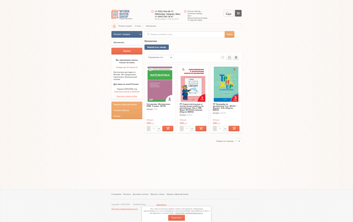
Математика (119, 42)
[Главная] (114, 26)
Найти (230, 34)
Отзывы (116, 116)
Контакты (127, 194)
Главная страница (121, 110)
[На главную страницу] (121, 15)
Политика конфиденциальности (124, 209)
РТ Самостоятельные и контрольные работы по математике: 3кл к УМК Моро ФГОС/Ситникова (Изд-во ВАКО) (192, 108)
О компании (116, 194)
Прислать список (157, 194)
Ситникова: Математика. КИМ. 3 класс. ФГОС (158, 105)
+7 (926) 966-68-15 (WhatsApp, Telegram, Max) (167, 12)
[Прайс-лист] (236, 57)
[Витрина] (223, 57)
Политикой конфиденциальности (189, 213)
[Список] (229, 57)
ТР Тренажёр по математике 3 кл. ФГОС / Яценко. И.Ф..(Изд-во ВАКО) (224, 107)
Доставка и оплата (140, 194)
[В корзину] (167, 128)
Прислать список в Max (126, 96)
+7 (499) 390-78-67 (164, 16)
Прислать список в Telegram (127, 91)
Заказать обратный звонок (125, 104)
